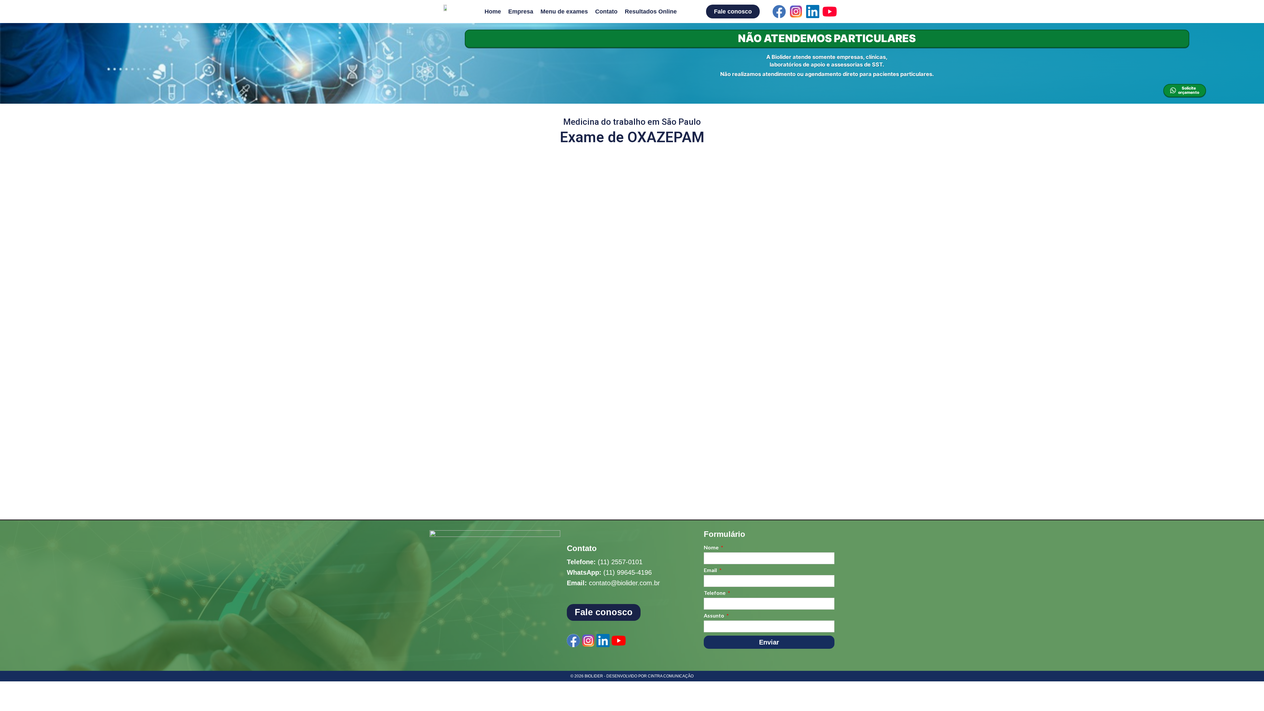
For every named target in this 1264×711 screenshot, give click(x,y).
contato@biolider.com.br (624, 583)
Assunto (714, 616)
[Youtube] (829, 11)
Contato (606, 11)
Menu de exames (564, 11)
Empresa (520, 11)
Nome (712, 547)
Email (711, 570)
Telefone (715, 593)
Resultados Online (651, 11)
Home (493, 11)
